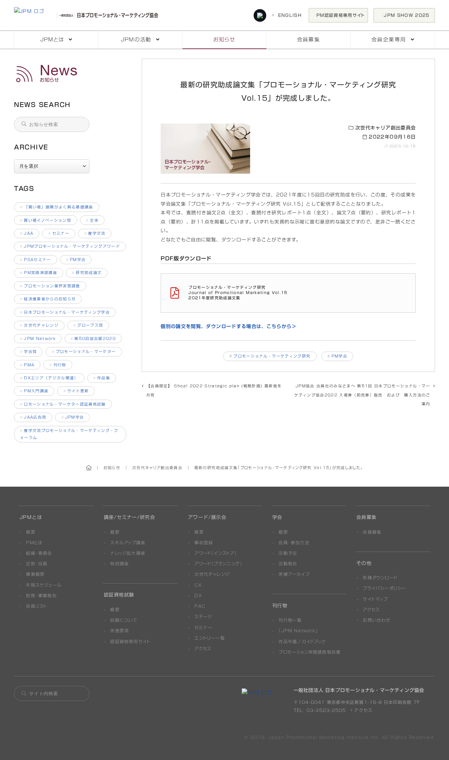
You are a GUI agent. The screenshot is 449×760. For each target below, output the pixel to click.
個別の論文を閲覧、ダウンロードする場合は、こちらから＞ (228, 326)
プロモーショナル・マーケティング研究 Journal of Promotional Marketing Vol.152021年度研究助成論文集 (237, 293)
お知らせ (224, 39)
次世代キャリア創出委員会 (385, 127)
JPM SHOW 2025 (409, 15)
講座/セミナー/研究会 (129, 517)
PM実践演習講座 (38, 272)
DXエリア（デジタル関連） (49, 378)
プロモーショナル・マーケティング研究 (271, 356)
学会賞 (28, 351)
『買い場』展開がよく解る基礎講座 (56, 207)
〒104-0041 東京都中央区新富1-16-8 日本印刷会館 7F (357, 702)
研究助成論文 (87, 272)
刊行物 (57, 365)
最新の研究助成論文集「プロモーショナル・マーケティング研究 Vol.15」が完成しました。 (70, 73)
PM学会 (339, 356)
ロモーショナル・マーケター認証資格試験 (63, 404)
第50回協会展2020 (93, 338)
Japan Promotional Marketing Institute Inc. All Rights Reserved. (351, 737)
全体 (92, 220)
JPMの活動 (136, 39)
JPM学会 (72, 417)
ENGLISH (289, 15)
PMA (27, 365)
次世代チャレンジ (39, 325)
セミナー (58, 233)
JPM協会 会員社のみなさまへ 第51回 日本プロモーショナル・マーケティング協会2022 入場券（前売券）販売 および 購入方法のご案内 (362, 395)
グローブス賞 (88, 325)
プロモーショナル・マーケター (84, 351)
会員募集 (308, 39)
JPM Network (38, 338)
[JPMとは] (257, 692)
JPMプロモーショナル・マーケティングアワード (70, 246)
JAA (26, 233)
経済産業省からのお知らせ (48, 299)
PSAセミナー (35, 259)
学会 (277, 517)
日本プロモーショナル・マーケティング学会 (65, 312)
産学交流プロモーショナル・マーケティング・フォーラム (69, 434)
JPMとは (52, 39)
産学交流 (94, 233)
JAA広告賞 (33, 417)
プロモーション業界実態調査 (50, 286)
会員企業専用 (388, 39)
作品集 (101, 378)
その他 (363, 563)
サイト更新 (76, 391)
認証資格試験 (119, 594)
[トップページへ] (88, 15)
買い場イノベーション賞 (45, 220)
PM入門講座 (34, 391)
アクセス (362, 710)
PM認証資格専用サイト (340, 15)
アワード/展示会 (207, 517)
